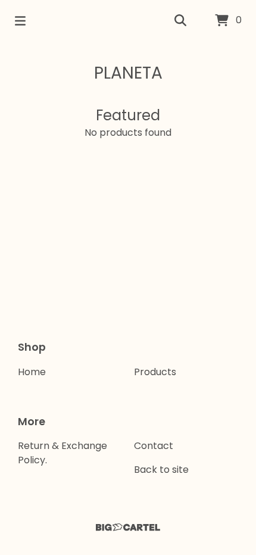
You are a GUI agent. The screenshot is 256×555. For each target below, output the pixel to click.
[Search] (180, 21)
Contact (153, 446)
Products (155, 372)
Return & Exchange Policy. (62, 453)
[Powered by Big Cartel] (128, 527)
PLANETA (128, 73)
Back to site (161, 469)
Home (32, 372)
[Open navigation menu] (20, 21)
